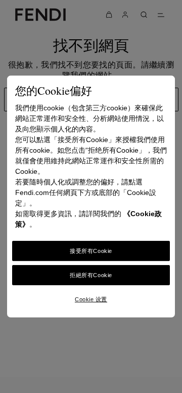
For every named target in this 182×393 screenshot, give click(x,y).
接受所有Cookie (91, 251)
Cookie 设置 (91, 299)
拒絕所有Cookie (91, 275)
